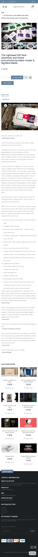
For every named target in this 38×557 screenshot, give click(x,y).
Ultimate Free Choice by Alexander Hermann (28, 431)
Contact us (4, 510)
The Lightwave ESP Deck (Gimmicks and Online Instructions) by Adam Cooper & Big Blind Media (18, 59)
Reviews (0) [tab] (6, 99)
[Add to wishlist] (26, 77)
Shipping (3, 507)
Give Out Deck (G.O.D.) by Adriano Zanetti (9, 431)
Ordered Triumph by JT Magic (9, 381)
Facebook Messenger (7, 489)
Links (32, 2)
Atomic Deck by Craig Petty (10, 406)
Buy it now (7, 83)
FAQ (2, 514)
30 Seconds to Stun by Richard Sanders (28, 406)
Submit (32, 531)
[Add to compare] (30, 77)
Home (2, 12)
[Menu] (6, 7)
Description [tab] (5, 95)
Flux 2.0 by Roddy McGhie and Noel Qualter (28, 381)
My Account (4, 512)
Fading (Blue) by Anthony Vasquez (28, 457)
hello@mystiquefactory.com (8, 495)
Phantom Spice (9, 456)
